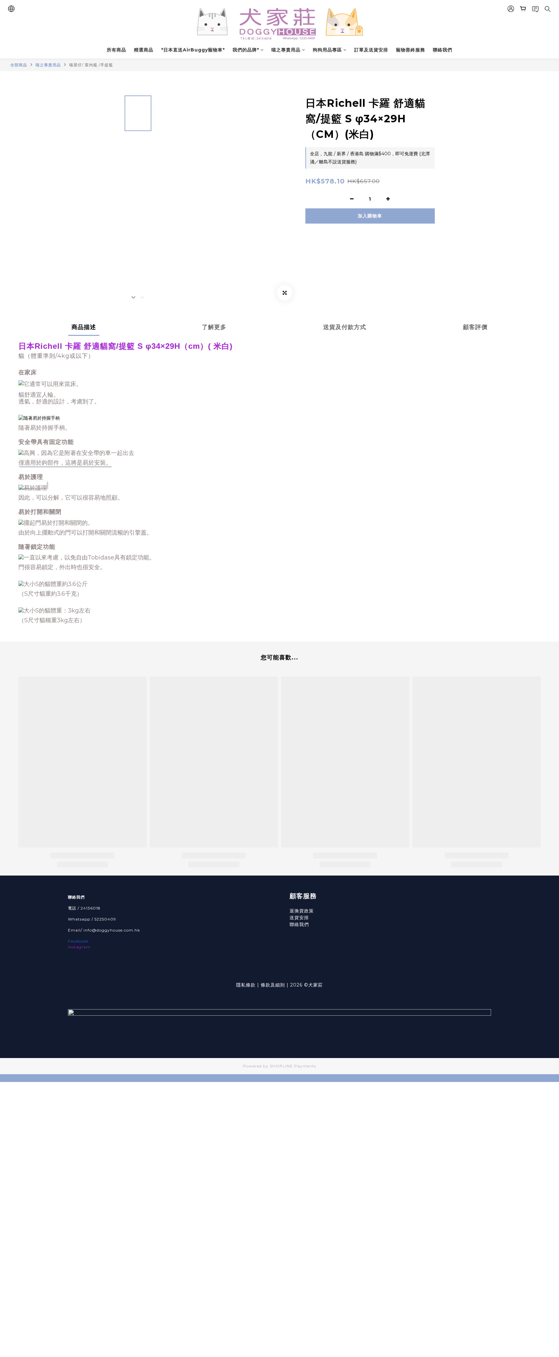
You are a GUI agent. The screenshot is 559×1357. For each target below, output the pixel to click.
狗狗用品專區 (327, 50)
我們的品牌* (246, 50)
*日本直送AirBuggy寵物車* (193, 50)
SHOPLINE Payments (293, 1066)
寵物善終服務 (410, 50)
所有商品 (116, 50)
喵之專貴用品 (286, 50)
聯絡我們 (442, 50)
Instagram (79, 946)
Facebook (78, 941)
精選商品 (143, 50)
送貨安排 (299, 918)
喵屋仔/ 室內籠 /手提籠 (91, 64)
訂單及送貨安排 (371, 50)
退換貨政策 (302, 911)
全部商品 (18, 64)
